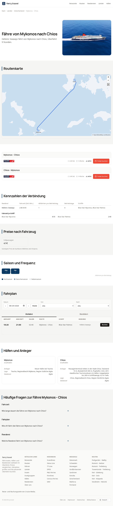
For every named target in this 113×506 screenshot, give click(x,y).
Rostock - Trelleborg (99, 466)
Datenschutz (81, 500)
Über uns (28, 485)
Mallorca (73, 482)
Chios (63, 360)
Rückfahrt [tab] (84, 314)
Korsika (72, 476)
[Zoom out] (108, 80)
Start (3, 11)
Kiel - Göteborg (97, 472)
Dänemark (73, 460)
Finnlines (50, 476)
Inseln (27, 472)
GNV (48, 482)
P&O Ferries (51, 472)
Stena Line (51, 463)
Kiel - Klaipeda (97, 479)
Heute (34, 306)
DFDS (49, 469)
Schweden (73, 463)
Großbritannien (75, 469)
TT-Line (49, 466)
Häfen (108, 3)
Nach (78, 302)
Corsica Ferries (52, 479)
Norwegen (73, 466)
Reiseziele (73, 3)
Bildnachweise (91, 500)
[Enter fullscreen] (108, 84)
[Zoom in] (108, 77)
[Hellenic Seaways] (9, 161)
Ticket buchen (102, 161)
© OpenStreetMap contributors (101, 135)
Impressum (71, 500)
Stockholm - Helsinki (99, 482)
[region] (56, 105)
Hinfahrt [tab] (29, 314)
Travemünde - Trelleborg (101, 469)
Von (42, 302)
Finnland (73, 485)
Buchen (105, 325)
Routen (82, 3)
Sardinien (73, 472)
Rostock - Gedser (98, 463)
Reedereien (91, 3)
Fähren (27, 466)
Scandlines (51, 460)
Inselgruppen (30, 476)
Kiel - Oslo (95, 476)
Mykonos (8, 360)
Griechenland (19, 11)
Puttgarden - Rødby (99, 460)
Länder (101, 3)
